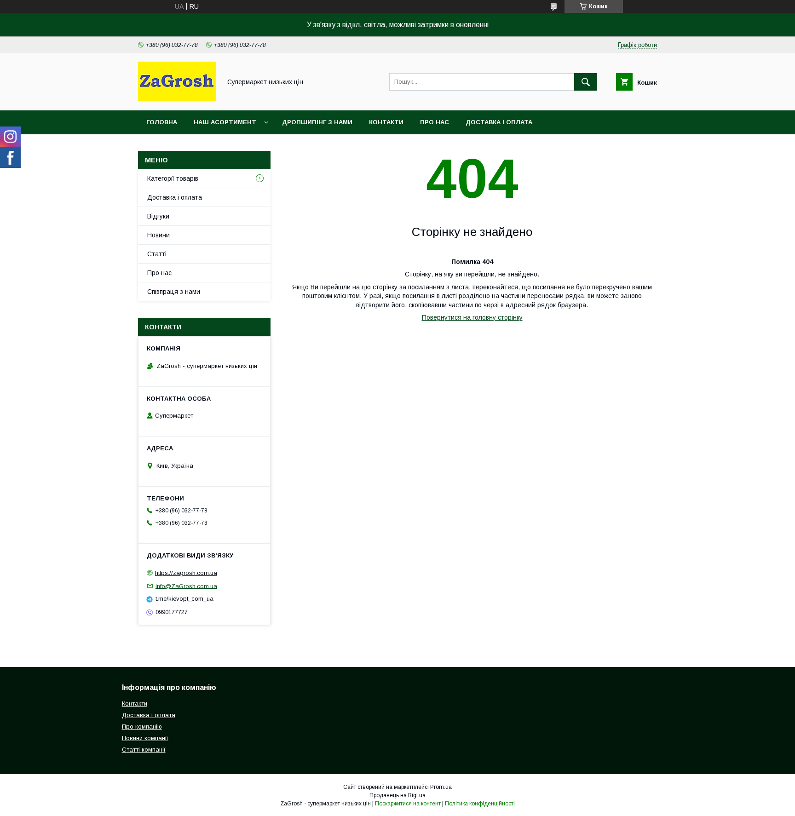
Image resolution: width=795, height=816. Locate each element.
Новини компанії (145, 738)
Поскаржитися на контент (408, 803)
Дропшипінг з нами (317, 122)
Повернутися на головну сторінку (472, 317)
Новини (158, 235)
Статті (157, 254)
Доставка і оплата (499, 122)
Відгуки (158, 216)
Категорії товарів (172, 178)
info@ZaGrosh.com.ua (186, 585)
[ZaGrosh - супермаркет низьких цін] (177, 98)
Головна (161, 122)
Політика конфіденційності (480, 803)
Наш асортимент (225, 122)
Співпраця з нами (173, 291)
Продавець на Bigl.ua (397, 795)
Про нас (434, 122)
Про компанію (142, 726)
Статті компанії (144, 749)
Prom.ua (441, 787)
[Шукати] (585, 82)
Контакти (386, 122)
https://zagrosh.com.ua (186, 572)
